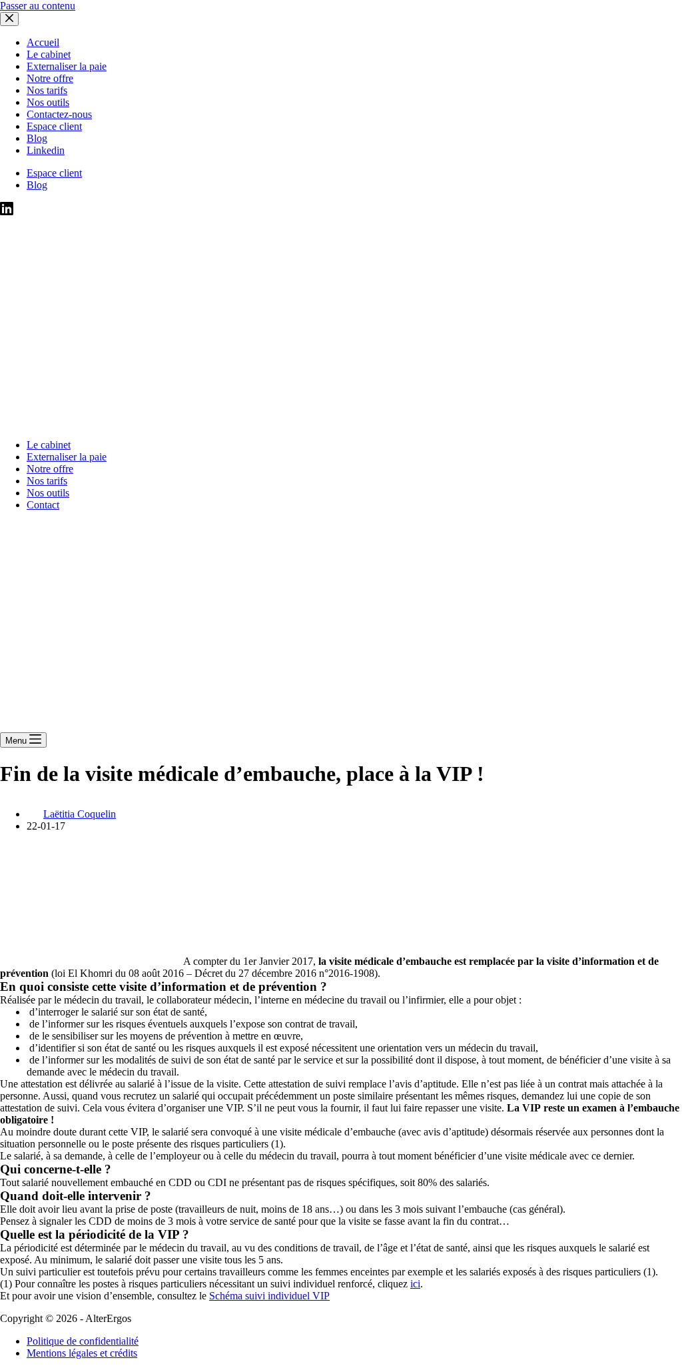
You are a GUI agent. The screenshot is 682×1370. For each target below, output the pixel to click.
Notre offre (50, 468)
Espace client (54, 173)
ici (415, 1283)
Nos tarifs (47, 480)
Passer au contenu (37, 5)
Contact (43, 504)
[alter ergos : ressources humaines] (333, 422)
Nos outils (48, 492)
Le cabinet (49, 444)
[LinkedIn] (6, 211)
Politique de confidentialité (83, 1341)
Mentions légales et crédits (82, 1353)
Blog (37, 185)
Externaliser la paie (67, 456)
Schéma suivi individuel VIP (269, 1295)
